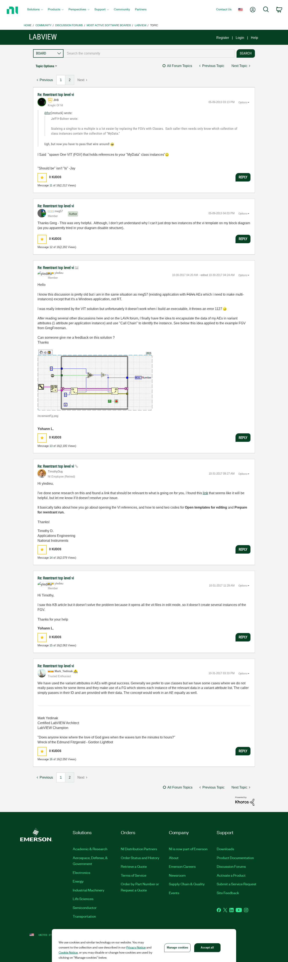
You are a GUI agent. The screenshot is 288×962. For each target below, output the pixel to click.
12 (51, 247)
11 (51, 185)
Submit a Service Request (236, 883)
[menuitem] (35, 10)
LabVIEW (140, 25)
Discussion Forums (69, 25)
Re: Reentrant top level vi (56, 94)
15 (51, 645)
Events (174, 892)
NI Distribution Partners (139, 848)
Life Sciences (83, 898)
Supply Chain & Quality (187, 883)
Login (240, 38)
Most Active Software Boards (109, 25)
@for (47, 113)
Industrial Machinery (88, 890)
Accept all (207, 947)
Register (222, 38)
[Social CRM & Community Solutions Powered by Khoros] (244, 801)
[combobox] (149, 53)
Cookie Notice (68, 952)
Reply (243, 177)
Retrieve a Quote (134, 866)
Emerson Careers (182, 866)
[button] (42, 177)
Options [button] (242, 102)
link (205, 493)
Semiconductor (85, 907)
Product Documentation (235, 857)
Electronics (81, 872)
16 (51, 759)
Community (43, 25)
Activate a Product (231, 875)
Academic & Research (90, 848)
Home (28, 25)
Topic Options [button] (45, 66)
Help (254, 38)
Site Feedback (228, 892)
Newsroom (177, 875)
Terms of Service (133, 875)
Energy (78, 881)
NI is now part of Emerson (188, 848)
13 (51, 446)
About (174, 857)
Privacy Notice (136, 947)
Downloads (225, 848)
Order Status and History (140, 857)
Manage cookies (177, 947)
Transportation (84, 916)
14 (51, 557)
